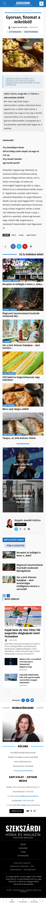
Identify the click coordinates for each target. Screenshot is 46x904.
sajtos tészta (31, 235)
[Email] (16, 529)
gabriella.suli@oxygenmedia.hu (26, 805)
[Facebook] (13, 246)
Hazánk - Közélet (10, 310)
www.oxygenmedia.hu (23, 771)
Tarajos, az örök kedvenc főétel (19, 438)
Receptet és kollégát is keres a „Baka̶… (23, 284)
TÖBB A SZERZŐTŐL (15, 545)
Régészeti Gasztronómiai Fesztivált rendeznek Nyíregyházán (30, 568)
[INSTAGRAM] (35, 811)
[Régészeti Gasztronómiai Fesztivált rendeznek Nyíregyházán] (23, 299)
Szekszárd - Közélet (11, 280)
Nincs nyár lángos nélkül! (16, 409)
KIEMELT (19, 434)
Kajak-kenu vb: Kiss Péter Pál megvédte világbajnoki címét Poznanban (22, 633)
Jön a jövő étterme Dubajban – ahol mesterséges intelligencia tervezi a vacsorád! (28, 583)
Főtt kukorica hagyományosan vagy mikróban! (21, 378)
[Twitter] (19, 246)
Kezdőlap (16, 10)
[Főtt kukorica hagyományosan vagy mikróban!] (23, 363)
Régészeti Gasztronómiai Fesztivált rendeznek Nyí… (21, 315)
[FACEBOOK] (31, 811)
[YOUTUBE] (28, 811)
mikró (14, 235)
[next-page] (8, 595)
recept (21, 235)
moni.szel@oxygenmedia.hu (26, 796)
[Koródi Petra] (23, 727)
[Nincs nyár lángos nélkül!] (23, 395)
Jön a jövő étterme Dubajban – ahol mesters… (21, 347)
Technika (6, 341)
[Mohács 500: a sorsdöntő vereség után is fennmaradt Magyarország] (11, 661)
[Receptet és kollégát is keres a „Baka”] (23, 270)
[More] (31, 246)
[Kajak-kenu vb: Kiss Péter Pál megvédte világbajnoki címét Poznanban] (23, 616)
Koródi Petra (9, 739)
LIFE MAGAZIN (28, 10)
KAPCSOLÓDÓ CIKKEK (14, 540)
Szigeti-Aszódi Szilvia (27, 520)
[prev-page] (4, 595)
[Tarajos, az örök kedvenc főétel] (23, 424)
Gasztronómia (31, 32)
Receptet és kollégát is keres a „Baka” (29, 554)
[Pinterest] (24, 246)
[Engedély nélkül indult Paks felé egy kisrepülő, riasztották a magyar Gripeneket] (11, 677)
